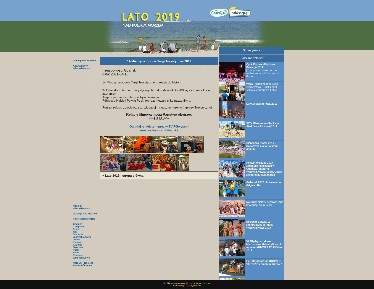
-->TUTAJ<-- (159, 118)
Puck (76, 250)
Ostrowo (78, 247)
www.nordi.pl (179, 285)
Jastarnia (78, 234)
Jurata (76, 239)
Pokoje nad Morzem (84, 218)
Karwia (77, 242)
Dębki (76, 229)
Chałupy (77, 224)
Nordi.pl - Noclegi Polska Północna (83, 264)
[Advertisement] (85, 136)
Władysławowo (81, 257)
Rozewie (78, 255)
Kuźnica (77, 244)
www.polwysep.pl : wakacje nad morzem (191, 283)
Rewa (76, 252)
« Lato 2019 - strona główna (122, 175)
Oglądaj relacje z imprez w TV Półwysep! (159, 128)
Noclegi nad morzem (85, 60)
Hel (75, 231)
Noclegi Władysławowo (81, 207)
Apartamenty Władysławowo (81, 67)
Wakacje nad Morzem (85, 213)
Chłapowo (79, 226)
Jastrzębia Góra (82, 237)
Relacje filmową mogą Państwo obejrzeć (159, 114)
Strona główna (252, 50)
